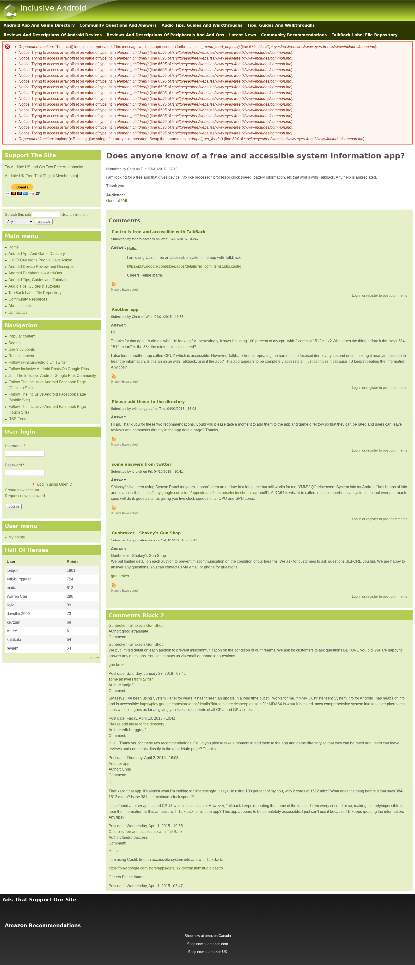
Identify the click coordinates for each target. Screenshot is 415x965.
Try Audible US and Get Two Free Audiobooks (44, 167)
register (372, 295)
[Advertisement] (207, 910)
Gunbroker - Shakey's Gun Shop (146, 533)
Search (14, 343)
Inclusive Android (53, 7)
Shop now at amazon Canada (207, 936)
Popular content (21, 336)
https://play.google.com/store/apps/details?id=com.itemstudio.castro (184, 266)
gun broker (120, 576)
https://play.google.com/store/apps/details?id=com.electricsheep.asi (199, 493)
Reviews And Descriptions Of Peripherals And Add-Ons (165, 35)
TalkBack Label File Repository (364, 35)
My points (16, 537)
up (114, 284)
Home (13, 247)
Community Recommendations (294, 35)
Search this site (18, 214)
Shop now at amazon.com (207, 944)
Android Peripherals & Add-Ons (35, 273)
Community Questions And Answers (118, 25)
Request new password (25, 496)
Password (14, 465)
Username (15, 446)
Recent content (21, 356)
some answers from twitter (141, 464)
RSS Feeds (18, 419)
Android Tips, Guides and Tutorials (37, 280)
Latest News (242, 35)
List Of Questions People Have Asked (40, 260)
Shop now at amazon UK (207, 952)
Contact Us (17, 312)
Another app (125, 309)
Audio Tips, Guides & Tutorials (34, 286)
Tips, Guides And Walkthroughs (281, 25)
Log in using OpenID (54, 484)
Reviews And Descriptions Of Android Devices (53, 35)
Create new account (22, 490)
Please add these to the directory (148, 401)
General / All (116, 201)
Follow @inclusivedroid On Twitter (37, 362)
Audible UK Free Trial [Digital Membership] (41, 176)
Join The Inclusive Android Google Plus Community (52, 376)
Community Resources (27, 299)
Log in (356, 295)
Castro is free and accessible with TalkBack (159, 231)
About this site (20, 306)
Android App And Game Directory (39, 25)
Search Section (74, 214)
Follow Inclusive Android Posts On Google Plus (48, 369)
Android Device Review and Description (42, 267)
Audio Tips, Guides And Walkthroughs (202, 25)
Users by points (21, 349)
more (94, 658)
